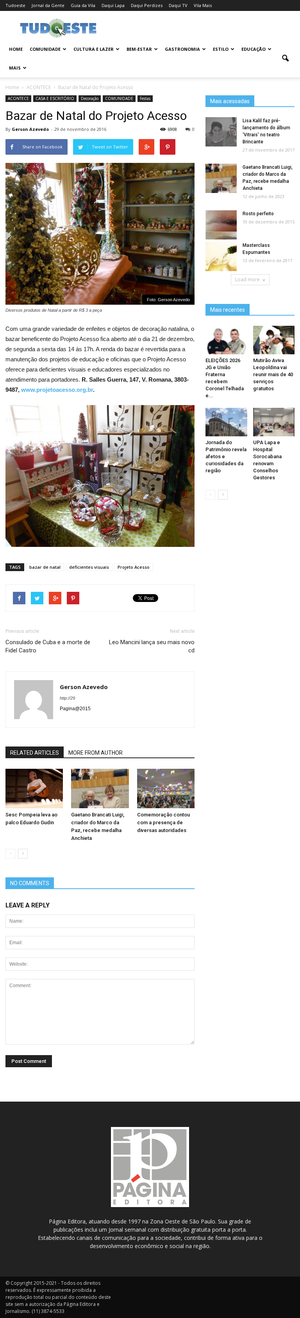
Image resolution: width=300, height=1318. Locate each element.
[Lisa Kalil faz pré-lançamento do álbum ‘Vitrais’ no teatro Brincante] (221, 132)
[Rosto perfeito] (221, 225)
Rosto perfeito (258, 213)
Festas (145, 98)
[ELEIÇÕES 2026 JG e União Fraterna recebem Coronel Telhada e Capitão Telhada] (226, 340)
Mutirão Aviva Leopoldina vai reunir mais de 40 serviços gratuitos (273, 374)
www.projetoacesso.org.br (57, 389)
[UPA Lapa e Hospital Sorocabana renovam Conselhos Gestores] (274, 422)
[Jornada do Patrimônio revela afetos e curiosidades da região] (226, 422)
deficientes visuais (89, 567)
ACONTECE (18, 98)
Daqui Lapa (113, 5)
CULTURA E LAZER (93, 49)
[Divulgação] (34, 788)
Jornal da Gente (48, 5)
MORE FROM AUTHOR (95, 753)
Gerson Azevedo (30, 129)
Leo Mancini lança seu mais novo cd (152, 646)
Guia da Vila (83, 5)
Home (16, 49)
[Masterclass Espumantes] (221, 257)
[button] (285, 58)
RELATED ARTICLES (34, 753)
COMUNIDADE (45, 49)
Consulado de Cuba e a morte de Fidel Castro (47, 646)
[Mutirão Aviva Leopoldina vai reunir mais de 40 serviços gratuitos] (274, 340)
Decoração (89, 98)
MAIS (15, 68)
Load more (247, 279)
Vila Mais (203, 5)
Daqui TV (178, 5)
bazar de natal (45, 567)
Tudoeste (15, 5)
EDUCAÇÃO (253, 49)
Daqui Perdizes (146, 5)
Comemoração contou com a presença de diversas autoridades (163, 822)
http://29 (67, 698)
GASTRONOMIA (182, 49)
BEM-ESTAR (139, 49)
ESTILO (221, 49)
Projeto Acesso (134, 567)
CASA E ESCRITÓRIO (55, 98)
